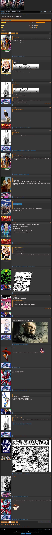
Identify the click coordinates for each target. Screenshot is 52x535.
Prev (2, 33)
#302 (50, 58)
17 (11, 33)
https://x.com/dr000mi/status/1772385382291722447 (22, 423)
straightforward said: (16, 60)
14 (6, 33)
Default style (3, 529)
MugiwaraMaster (6, 362)
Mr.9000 (6, 215)
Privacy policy (46, 529)
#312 (50, 295)
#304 (50, 107)
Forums (2, 11)
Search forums (7, 13)
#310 (50, 245)
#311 (50, 269)
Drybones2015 (6, 284)
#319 (50, 476)
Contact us (35, 529)
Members (18, 11)
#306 (50, 153)
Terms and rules (40, 529)
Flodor (6, 408)
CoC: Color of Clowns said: (17, 417)
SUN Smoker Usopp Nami (6, 97)
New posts (2, 13)
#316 (50, 392)
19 (14, 33)
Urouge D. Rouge (6, 238)
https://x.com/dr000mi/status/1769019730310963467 (22, 424)
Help (49, 529)
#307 (50, 176)
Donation (7, 11)
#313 (50, 318)
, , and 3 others (22, 242)
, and (24, 266)
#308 (50, 199)
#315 (50, 369)
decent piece (13, 18)
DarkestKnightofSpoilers (6, 491)
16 (9, 33)
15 (8, 33)
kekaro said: (15, 394)
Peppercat (6, 385)
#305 (50, 130)
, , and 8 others (21, 496)
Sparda (6, 333)
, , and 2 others (22, 127)
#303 (50, 82)
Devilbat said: (15, 97)
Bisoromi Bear (6, 192)
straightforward (6, 122)
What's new (13, 11)
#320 (50, 499)
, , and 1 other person (23, 104)
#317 (50, 415)
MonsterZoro (6, 453)
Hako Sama (3, 18)
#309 (50, 222)
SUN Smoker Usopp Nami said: (17, 109)
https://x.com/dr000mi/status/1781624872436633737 (22, 422)
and (19, 56)
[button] (9, 12)
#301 (50, 35)
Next (17, 33)
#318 (50, 438)
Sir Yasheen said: (15, 37)
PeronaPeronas (6, 311)
